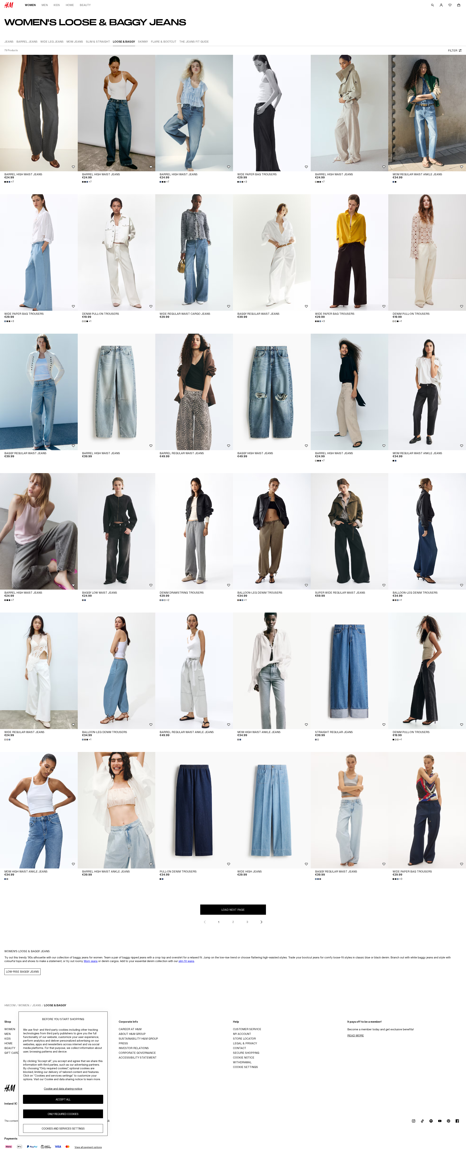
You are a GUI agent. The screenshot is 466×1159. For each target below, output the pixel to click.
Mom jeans (91, 961)
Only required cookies (63, 1113)
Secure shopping (246, 1052)
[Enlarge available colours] (395, 182)
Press (123, 1043)
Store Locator (244, 1038)
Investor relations (134, 1048)
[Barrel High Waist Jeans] (39, 113)
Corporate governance (137, 1052)
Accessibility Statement (138, 1057)
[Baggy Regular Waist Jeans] (272, 252)
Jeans (36, 1005)
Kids (57, 5)
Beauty (85, 5)
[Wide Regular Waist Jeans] (39, 671)
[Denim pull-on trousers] (116, 252)
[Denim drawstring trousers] (194, 531)
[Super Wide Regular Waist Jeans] (349, 531)
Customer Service (247, 1029)
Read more (355, 1035)
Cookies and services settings (63, 1128)
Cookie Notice (243, 1057)
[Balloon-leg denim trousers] (272, 531)
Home (70, 5)
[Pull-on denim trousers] (194, 810)
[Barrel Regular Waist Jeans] (194, 392)
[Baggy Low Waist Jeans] (116, 531)
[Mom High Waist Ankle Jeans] (272, 671)
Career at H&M (130, 1029)
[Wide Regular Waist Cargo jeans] (194, 252)
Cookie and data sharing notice (63, 1088)
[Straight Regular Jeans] (349, 671)
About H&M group (132, 1033)
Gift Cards (12, 1052)
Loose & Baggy (55, 1005)
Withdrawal (242, 1062)
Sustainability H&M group (138, 1038)
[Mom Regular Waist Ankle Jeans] (427, 113)
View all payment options (88, 1147)
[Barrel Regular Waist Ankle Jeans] (194, 671)
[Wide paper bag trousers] (272, 113)
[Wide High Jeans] (272, 810)
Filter (452, 50)
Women (30, 5)
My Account (242, 1033)
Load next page (233, 909)
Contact (239, 1048)
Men (45, 5)
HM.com (9, 1005)
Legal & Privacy (245, 1043)
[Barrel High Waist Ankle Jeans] (116, 810)
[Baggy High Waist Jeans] (272, 392)
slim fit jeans (186, 961)
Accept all (63, 1099)
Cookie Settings (245, 1067)
